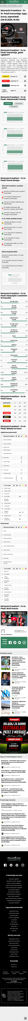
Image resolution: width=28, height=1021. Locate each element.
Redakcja (5, 972)
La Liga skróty (14, 947)
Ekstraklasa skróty (14, 956)
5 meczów (8, 103)
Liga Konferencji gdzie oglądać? (14, 885)
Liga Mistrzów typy (14, 911)
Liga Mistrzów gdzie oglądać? (14, 881)
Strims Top (14, 967)
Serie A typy (14, 922)
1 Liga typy (14, 930)
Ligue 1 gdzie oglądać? (14, 896)
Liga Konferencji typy (14, 913)
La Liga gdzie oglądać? (14, 890)
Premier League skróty (14, 945)
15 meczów (13, 106)
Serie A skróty (14, 949)
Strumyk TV (14, 964)
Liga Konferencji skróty (14, 941)
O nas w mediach (15, 972)
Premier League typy (14, 917)
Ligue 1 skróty (14, 954)
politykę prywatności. (19, 1000)
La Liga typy (14, 920)
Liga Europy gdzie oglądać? (14, 883)
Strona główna (3, 5)
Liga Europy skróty (14, 943)
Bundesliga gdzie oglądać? (14, 894)
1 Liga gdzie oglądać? (14, 902)
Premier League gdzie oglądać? (14, 887)
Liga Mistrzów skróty (14, 939)
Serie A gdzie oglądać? (14, 892)
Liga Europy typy (14, 915)
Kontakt (14, 973)
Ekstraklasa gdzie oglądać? (14, 900)
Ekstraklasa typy (14, 928)
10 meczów (18, 103)
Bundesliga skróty (14, 952)
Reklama (21, 973)
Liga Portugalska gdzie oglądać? (14, 898)
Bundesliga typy (14, 924)
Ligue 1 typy (14, 926)
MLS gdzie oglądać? (14, 879)
